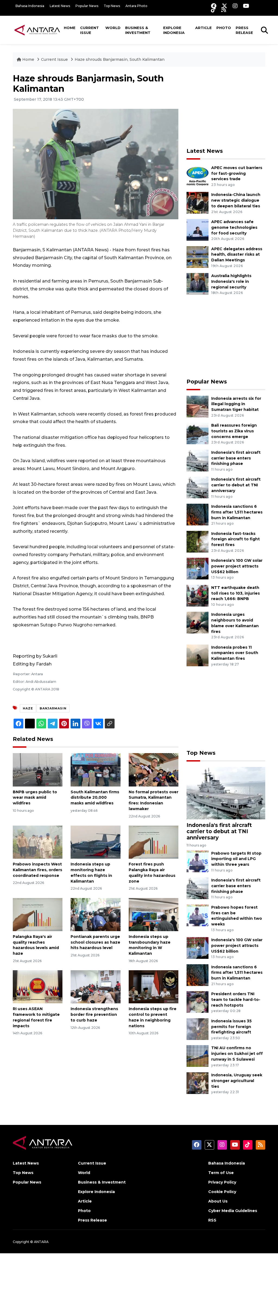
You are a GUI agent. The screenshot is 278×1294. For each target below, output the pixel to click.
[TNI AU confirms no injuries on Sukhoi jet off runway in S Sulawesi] (197, 1055)
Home (69, 28)
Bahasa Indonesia (29, 6)
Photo (223, 28)
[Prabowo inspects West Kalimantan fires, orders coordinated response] (37, 841)
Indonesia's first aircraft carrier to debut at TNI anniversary (236, 485)
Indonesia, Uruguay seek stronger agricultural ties (236, 1081)
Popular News (86, 6)
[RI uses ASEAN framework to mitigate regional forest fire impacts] (37, 986)
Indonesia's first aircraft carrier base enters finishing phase (236, 458)
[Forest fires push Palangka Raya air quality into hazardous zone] (153, 841)
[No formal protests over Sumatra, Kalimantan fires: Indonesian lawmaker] (153, 769)
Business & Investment (137, 30)
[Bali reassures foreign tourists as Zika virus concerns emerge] (197, 433)
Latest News (60, 6)
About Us (218, 1201)
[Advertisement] (227, 107)
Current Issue (89, 30)
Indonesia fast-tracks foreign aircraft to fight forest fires (235, 539)
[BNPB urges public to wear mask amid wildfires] (37, 769)
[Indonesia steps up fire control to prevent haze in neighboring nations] (153, 986)
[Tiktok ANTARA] (213, 9)
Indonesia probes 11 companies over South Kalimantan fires (234, 653)
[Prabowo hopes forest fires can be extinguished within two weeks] (197, 915)
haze (28, 708)
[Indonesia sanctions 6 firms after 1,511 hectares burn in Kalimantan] (197, 514)
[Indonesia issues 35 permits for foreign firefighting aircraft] (197, 1028)
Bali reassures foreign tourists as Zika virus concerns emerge (234, 431)
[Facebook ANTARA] (213, 5)
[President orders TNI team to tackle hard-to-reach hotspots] (197, 1001)
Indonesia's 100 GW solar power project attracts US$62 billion (237, 566)
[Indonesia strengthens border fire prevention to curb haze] (95, 986)
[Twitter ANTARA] (224, 5)
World (113, 28)
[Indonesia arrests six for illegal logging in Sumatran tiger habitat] (197, 406)
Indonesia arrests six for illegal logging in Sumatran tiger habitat (236, 404)
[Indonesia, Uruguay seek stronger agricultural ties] (197, 1082)
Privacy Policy (222, 1182)
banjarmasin (53, 708)
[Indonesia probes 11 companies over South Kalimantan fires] (197, 655)
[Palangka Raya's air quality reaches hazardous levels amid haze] (37, 914)
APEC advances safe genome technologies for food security (234, 227)
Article (203, 28)
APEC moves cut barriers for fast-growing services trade (236, 173)
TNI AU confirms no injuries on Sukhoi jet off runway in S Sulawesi (237, 1053)
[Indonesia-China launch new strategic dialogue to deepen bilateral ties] (197, 202)
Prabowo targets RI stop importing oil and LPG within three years (236, 859)
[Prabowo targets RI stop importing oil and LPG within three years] (197, 861)
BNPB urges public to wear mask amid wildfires (35, 797)
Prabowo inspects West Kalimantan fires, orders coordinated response (37, 870)
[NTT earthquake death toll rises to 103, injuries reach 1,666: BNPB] (197, 595)
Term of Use (221, 1172)
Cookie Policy (222, 1191)
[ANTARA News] (37, 30)
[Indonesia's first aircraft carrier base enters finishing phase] (197, 460)
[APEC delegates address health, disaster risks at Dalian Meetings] (197, 256)
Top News (112, 6)
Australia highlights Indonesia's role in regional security (231, 281)
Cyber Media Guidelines (232, 1210)
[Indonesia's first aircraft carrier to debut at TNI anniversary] (197, 487)
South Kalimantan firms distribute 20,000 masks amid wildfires (95, 797)
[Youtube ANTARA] (246, 5)
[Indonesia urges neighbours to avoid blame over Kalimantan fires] (197, 622)
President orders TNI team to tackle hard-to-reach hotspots (235, 999)
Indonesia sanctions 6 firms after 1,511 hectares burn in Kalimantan (237, 512)
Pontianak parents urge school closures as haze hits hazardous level (95, 942)
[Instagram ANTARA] (235, 5)
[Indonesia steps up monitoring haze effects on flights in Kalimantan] (95, 841)
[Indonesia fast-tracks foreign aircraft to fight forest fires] (197, 541)
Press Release (244, 30)
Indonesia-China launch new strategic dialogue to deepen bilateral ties (235, 200)
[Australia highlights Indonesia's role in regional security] (197, 283)
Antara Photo (136, 6)
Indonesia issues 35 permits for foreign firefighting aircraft (231, 1027)
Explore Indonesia (174, 30)
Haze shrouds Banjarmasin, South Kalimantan (120, 59)
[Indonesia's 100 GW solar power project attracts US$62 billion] (197, 568)
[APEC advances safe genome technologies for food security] (197, 229)
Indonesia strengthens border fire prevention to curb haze (94, 1014)
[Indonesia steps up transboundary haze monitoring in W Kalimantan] (153, 914)
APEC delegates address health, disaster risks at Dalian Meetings (236, 254)
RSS (212, 1220)
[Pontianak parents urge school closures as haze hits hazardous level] (95, 914)
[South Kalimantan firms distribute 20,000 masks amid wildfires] (95, 769)
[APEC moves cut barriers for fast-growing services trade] (197, 175)
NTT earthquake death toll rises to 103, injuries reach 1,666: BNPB (235, 593)
